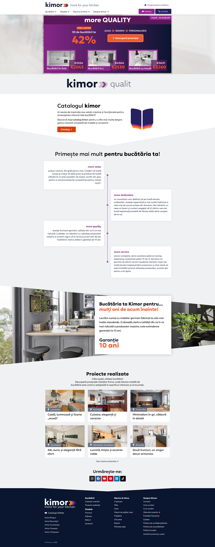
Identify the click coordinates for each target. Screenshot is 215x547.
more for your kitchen (60, 507)
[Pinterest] (110, 478)
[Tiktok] (123, 478)
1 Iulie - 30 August (160, 17)
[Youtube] (104, 478)
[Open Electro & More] (89, 11)
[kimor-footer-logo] (60, 502)
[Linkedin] (117, 478)
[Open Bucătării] (56, 11)
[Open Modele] (69, 11)
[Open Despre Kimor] (108, 11)
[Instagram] (92, 478)
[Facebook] (98, 478)
